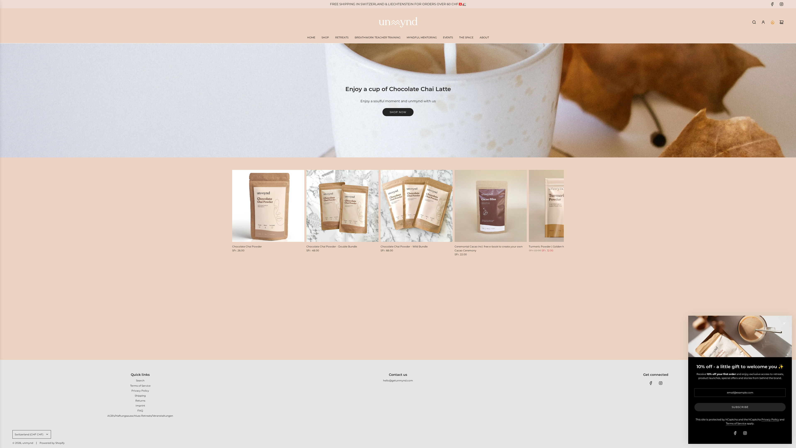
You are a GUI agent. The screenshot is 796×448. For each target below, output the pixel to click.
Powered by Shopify (52, 442)
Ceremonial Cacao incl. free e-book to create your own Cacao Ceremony (489, 248)
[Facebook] (772, 4)
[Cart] (781, 22)
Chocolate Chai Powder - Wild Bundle (404, 246)
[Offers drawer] (772, 22)
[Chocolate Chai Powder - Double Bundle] (342, 206)
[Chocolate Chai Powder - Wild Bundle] (417, 206)
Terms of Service (736, 423)
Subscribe (740, 407)
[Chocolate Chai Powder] (268, 206)
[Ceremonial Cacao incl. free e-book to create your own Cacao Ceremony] (491, 206)
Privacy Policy (770, 419)
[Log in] (763, 22)
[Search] (754, 22)
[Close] (784, 323)
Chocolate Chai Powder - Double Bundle (331, 246)
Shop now (398, 112)
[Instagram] (781, 4)
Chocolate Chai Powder (247, 246)
